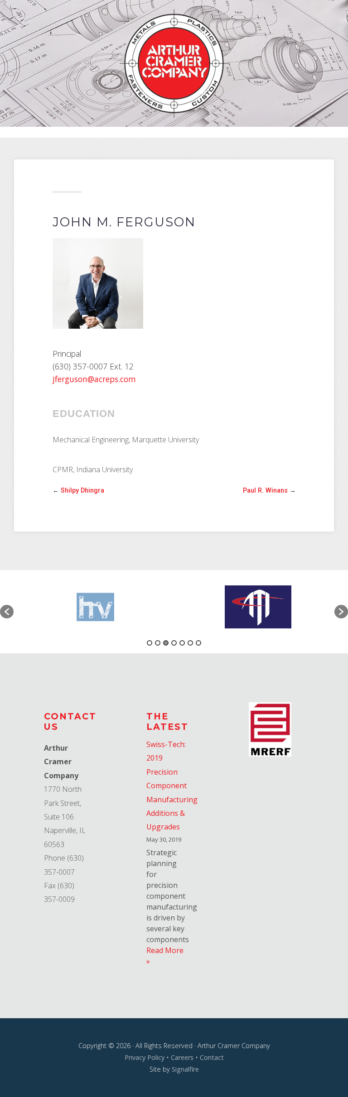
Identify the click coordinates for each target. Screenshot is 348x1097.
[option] (94, 607)
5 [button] (182, 643)
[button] (7, 611)
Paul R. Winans (265, 490)
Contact (212, 1057)
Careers (182, 1057)
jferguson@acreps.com (94, 379)
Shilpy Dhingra (82, 490)
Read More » (165, 955)
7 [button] (198, 643)
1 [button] (149, 643)
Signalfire (185, 1069)
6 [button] (190, 643)
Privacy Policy (144, 1057)
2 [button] (157, 643)
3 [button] (166, 643)
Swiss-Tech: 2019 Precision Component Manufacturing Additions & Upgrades (172, 785)
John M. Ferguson (124, 222)
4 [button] (174, 643)
